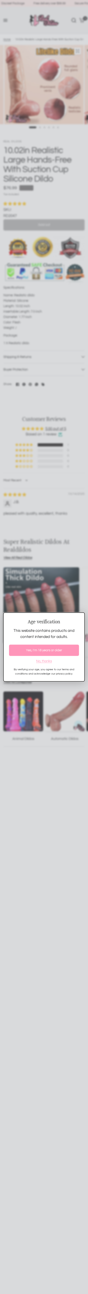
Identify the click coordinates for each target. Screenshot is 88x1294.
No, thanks (44, 661)
